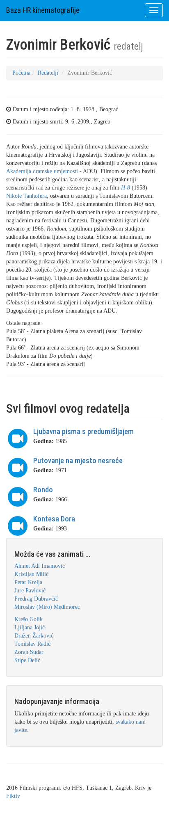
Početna (21, 73)
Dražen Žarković (33, 636)
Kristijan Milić (31, 574)
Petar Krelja (28, 582)
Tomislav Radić (32, 644)
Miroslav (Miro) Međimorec (47, 607)
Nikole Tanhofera (26, 196)
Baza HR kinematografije (43, 10)
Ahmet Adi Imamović (39, 566)
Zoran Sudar (28, 652)
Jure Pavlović (30, 590)
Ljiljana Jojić (29, 627)
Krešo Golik (28, 619)
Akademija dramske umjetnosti (42, 171)
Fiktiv (13, 796)
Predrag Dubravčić (36, 599)
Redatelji (48, 73)
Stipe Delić (27, 660)
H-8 (125, 188)
